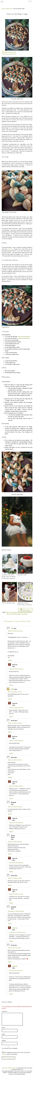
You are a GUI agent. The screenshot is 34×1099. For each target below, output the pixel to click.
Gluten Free (15, 612)
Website (4, 1040)
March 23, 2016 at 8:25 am (16, 786)
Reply (10, 660)
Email (3, 1034)
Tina (12, 628)
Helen (12, 689)
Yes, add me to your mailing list (10, 1048)
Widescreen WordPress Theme (9, 1068)
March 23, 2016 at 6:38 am (15, 841)
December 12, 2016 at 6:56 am (16, 911)
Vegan (25, 614)
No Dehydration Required (24, 612)
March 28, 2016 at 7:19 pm (16, 894)
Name (3, 1027)
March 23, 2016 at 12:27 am (15, 631)
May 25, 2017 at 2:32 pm (14, 947)
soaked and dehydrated (24, 336)
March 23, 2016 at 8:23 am (16, 862)
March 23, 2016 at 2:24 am (15, 723)
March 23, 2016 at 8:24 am (16, 822)
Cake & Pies (9, 8)
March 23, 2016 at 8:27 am (16, 707)
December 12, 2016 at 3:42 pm (17, 932)
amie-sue (14, 928)
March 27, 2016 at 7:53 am (15, 878)
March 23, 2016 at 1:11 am (15, 691)
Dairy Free (8, 612)
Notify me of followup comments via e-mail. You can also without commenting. (16, 1053)
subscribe (4, 1054)
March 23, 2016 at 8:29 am (16, 669)
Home (3, 8)
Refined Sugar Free (18, 614)
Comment (4, 1011)
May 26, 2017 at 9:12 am (15, 970)
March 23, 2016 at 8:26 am (16, 740)
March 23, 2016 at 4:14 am (15, 760)
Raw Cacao (10, 614)
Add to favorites (9, 52)
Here (9, 249)
